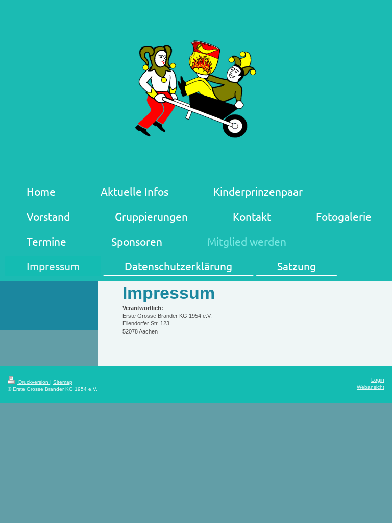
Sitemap (62, 382)
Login (377, 380)
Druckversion (33, 382)
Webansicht (370, 387)
